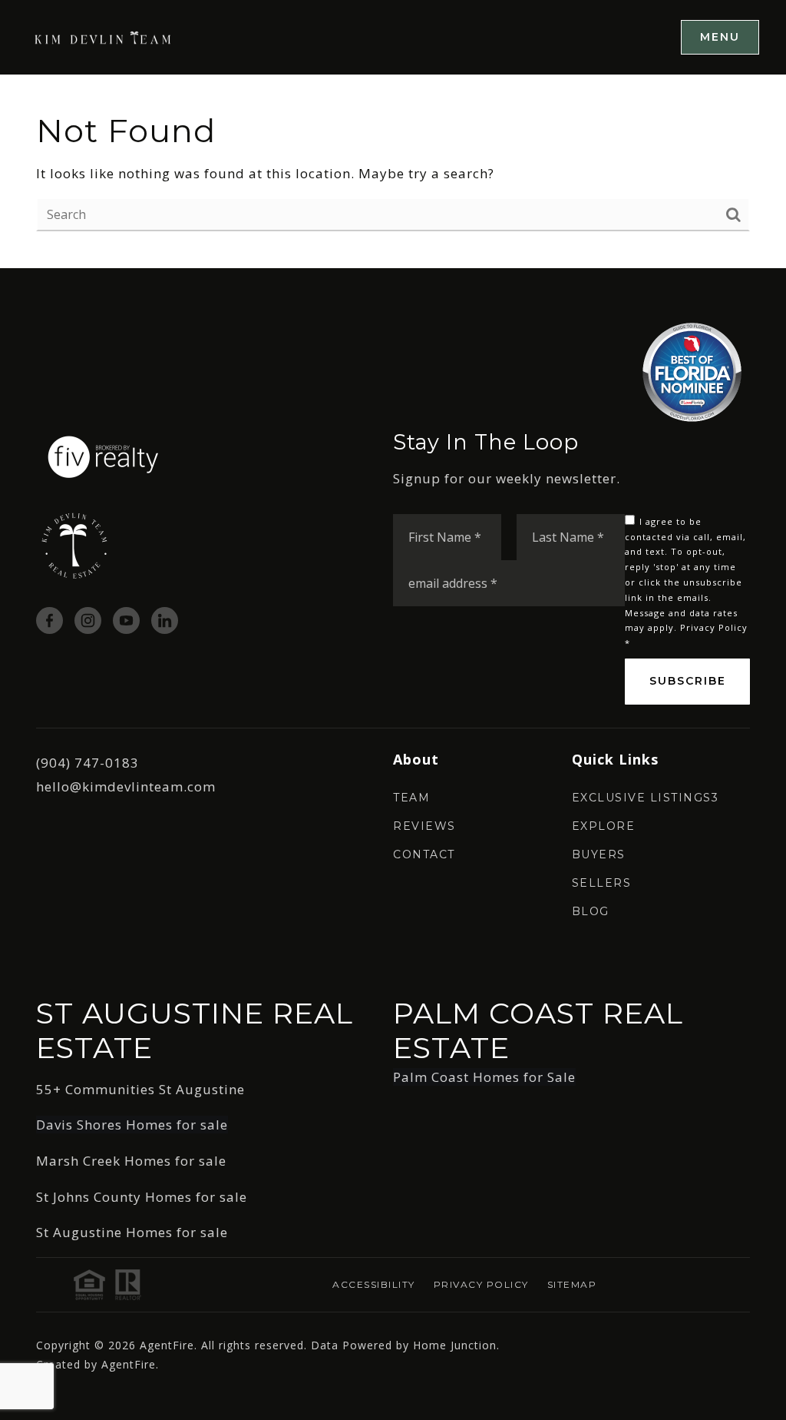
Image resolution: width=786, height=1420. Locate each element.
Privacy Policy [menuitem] (481, 1284)
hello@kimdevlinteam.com (126, 786)
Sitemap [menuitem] (572, 1284)
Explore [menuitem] (604, 826)
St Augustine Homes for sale (132, 1232)
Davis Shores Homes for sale (132, 1124)
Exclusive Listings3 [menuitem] (645, 798)
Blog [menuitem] (590, 911)
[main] (393, 172)
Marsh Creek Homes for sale (131, 1161)
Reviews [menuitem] (424, 826)
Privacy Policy (714, 627)
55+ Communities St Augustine (140, 1089)
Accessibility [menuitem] (373, 1284)
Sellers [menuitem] (602, 883)
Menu (720, 37)
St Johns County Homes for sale (141, 1197)
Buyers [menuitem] (599, 854)
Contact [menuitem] (424, 854)
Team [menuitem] (411, 798)
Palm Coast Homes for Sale (484, 1077)
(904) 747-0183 (87, 762)
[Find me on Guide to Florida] (692, 371)
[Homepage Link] (103, 36)
